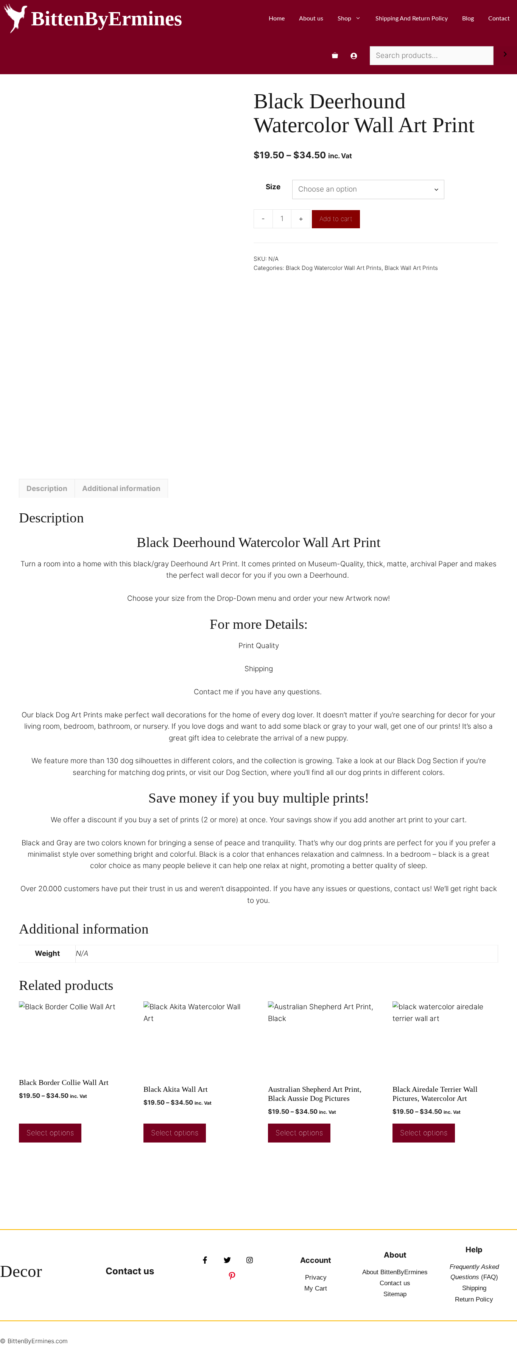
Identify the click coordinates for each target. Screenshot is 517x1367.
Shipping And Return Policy (411, 19)
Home (277, 19)
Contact (499, 19)
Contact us (130, 1271)
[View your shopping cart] (335, 55)
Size (273, 186)
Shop (344, 19)
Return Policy (474, 1299)
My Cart (315, 1288)
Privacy (316, 1277)
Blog (468, 19)
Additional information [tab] (121, 488)
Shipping (474, 1288)
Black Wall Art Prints (411, 267)
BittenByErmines (106, 18)
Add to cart (335, 219)
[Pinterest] (232, 1275)
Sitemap (394, 1294)
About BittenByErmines (395, 1272)
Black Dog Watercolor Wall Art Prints (334, 267)
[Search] (505, 55)
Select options (50, 1133)
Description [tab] (46, 488)
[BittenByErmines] (15, 18)
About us (311, 19)
